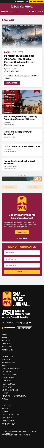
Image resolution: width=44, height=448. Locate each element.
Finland (11, 76)
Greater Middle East (11, 415)
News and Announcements (14, 396)
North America (8, 424)
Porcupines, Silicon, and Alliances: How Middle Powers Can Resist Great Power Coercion (19, 60)
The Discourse (8, 378)
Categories (7, 356)
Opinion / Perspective (11, 369)
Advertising (7, 350)
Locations (6, 406)
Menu (5, 12)
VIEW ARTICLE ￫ (12, 83)
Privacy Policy (7, 435)
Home (4, 335)
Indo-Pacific (7, 418)
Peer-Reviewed (8, 384)
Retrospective (8, 362)
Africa (5, 409)
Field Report (7, 387)
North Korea (35, 76)
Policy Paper (7, 381)
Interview (6, 372)
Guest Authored (9, 375)
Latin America (8, 421)
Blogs (5, 399)
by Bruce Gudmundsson (10, 166)
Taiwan (7, 78)
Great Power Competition (22, 76)
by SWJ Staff (7, 122)
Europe (5, 412)
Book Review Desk (10, 390)
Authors (6, 341)
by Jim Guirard (8, 149)
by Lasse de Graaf (10, 69)
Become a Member (36, 1)
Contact (6, 344)
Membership (7, 347)
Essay (7, 52)
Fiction (5, 393)
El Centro (6, 359)
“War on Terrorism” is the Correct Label (22, 146)
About (5, 338)
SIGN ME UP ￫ (22, 232)
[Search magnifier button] (29, 11)
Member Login (22, 1)
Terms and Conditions (22, 435)
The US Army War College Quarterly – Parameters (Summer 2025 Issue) (21, 118)
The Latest (18, 52)
